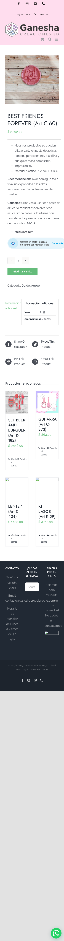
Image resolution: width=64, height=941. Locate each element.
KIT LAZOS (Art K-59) (46, 511)
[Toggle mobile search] (49, 39)
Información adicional (12, 306)
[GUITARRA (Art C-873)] (47, 402)
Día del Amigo (31, 285)
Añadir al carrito (22, 271)
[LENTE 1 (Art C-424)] (17, 489)
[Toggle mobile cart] (42, 39)
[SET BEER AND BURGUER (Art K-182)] (17, 402)
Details (23, 459)
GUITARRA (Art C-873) (47, 424)
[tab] (12, 306)
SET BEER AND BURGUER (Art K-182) (16, 430)
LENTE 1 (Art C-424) (15, 511)
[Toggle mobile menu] (57, 39)
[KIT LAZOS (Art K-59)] (47, 489)
